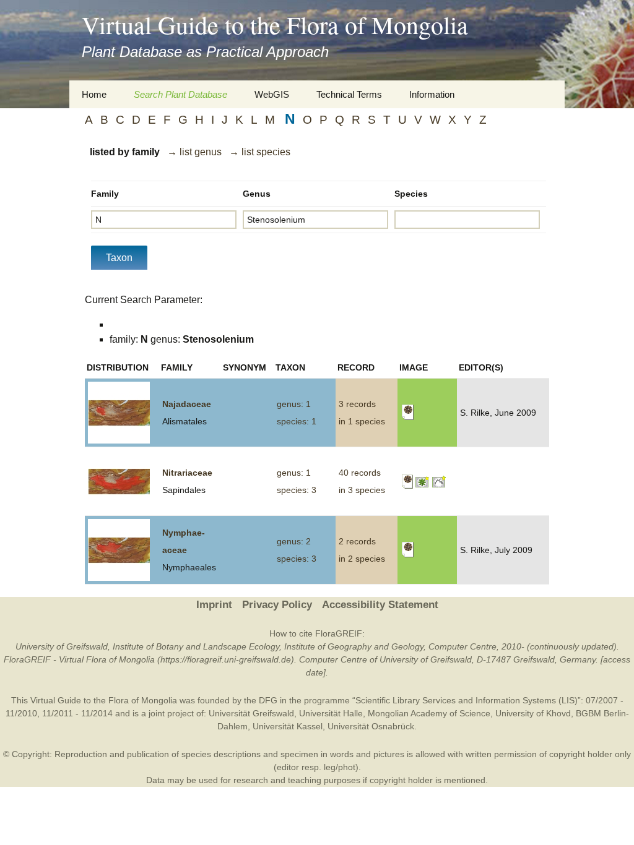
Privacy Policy (277, 605)
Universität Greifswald (251, 713)
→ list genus (194, 152)
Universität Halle (331, 713)
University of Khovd (533, 713)
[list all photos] (422, 481)
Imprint (214, 605)
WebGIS (271, 94)
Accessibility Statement (380, 605)
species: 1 (296, 421)
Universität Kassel (288, 726)
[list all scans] (408, 412)
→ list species (259, 152)
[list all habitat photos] (439, 481)
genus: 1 (294, 404)
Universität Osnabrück (371, 726)
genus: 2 (294, 541)
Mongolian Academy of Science (429, 713)
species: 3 (296, 490)
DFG (268, 700)
